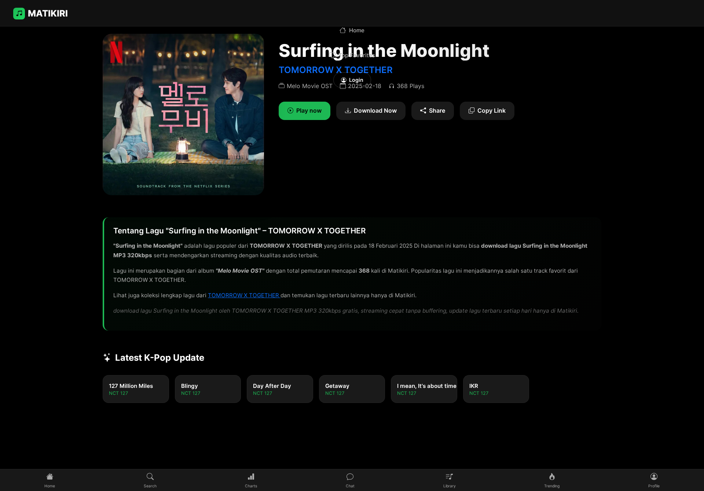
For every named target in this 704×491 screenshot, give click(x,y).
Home (356, 30)
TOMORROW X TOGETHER (244, 295)
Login (356, 80)
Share (437, 110)
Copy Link (491, 110)
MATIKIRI (48, 13)
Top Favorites (356, 55)
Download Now (375, 110)
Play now (309, 110)
